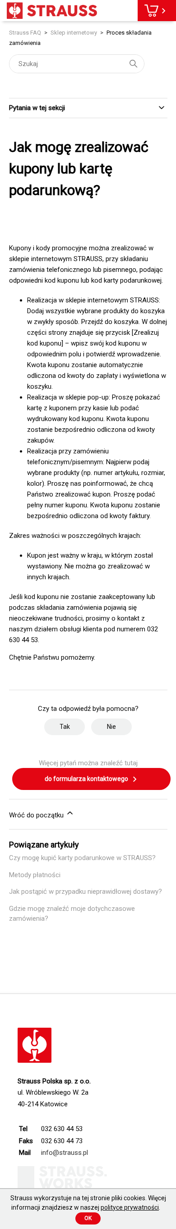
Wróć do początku (37, 815)
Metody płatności (34, 875)
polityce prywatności (130, 1207)
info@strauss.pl (64, 1153)
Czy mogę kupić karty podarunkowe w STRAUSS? (82, 858)
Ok (88, 1218)
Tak (65, 726)
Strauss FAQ (25, 32)
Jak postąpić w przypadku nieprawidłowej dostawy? (85, 891)
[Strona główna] (52, 10)
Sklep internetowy (74, 32)
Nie (111, 726)
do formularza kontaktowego (87, 778)
